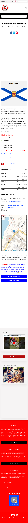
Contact (9, 517)
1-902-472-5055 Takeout (14, 203)
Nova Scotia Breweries (20, 26)
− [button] (3, 219)
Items (13, 26)
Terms (24, 517)
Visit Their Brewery (6, 157)
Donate (3, 517)
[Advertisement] (14, 60)
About (14, 517)
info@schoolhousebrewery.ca (15, 205)
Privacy (19, 517)
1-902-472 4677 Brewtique (14, 201)
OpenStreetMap (15, 250)
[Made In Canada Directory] (5, 8)
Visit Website (11, 207)
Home (8, 26)
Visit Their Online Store (7, 153)
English (18, 1)
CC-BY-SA (24, 250)
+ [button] (3, 217)
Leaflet (6, 250)
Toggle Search (8, 16)
